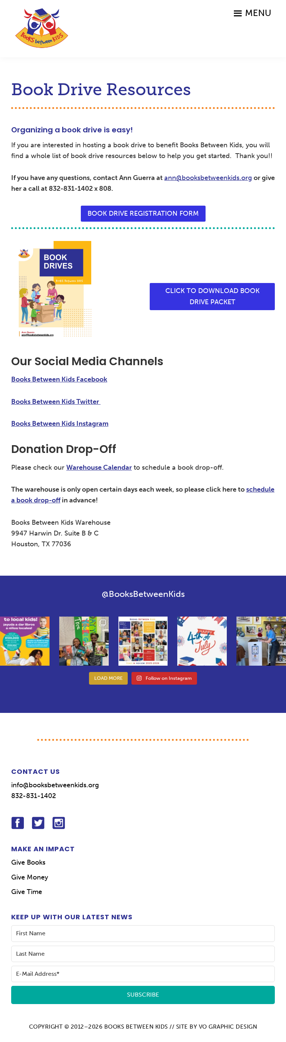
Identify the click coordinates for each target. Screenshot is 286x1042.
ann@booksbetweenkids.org (208, 178)
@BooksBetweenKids (143, 594)
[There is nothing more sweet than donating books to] (261, 641)
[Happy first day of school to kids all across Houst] (84, 641)
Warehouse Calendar (99, 467)
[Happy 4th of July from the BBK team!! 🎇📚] (202, 641)
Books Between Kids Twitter (56, 402)
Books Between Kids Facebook (59, 379)
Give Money (29, 877)
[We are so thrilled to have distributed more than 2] (143, 641)
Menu (258, 12)
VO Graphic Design (228, 1026)
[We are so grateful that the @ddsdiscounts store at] (25, 641)
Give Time (26, 892)
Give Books (28, 862)
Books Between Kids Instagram (59, 423)
